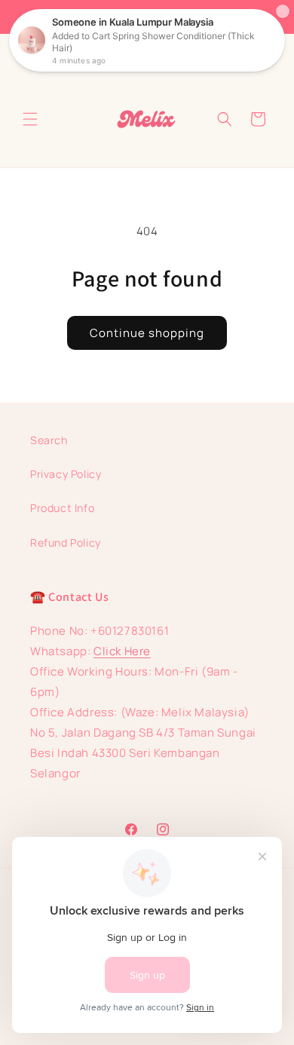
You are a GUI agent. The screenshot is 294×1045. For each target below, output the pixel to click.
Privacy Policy (65, 474)
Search (49, 440)
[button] (30, 119)
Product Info (62, 508)
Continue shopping (147, 333)
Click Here (122, 651)
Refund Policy (65, 542)
